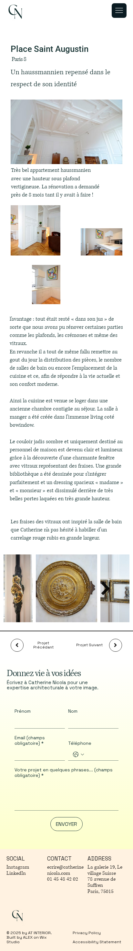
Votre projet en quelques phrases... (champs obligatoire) (64, 772)
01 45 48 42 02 (62, 879)
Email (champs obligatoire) (30, 740)
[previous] (17, 645)
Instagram (17, 867)
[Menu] (119, 10)
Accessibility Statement (97, 942)
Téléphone (79, 743)
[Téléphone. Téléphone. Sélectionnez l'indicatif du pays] (78, 754)
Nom (72, 711)
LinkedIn (16, 873)
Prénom (23, 711)
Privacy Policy (87, 932)
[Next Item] (105, 588)
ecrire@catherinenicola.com (65, 870)
